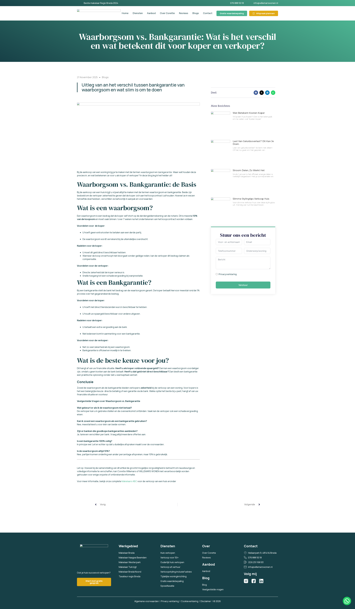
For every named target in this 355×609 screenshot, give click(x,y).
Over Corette (167, 13)
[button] (256, 92)
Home (125, 13)
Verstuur (243, 285)
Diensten (138, 13)
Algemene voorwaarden (146, 601)
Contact (207, 13)
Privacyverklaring (228, 274)
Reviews (183, 13)
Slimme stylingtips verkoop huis (251, 198)
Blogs (195, 13)
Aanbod (151, 13)
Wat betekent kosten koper (249, 113)
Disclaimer (206, 601)
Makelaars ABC (129, 481)
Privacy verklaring (170, 601)
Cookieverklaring (189, 601)
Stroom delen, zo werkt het (249, 170)
